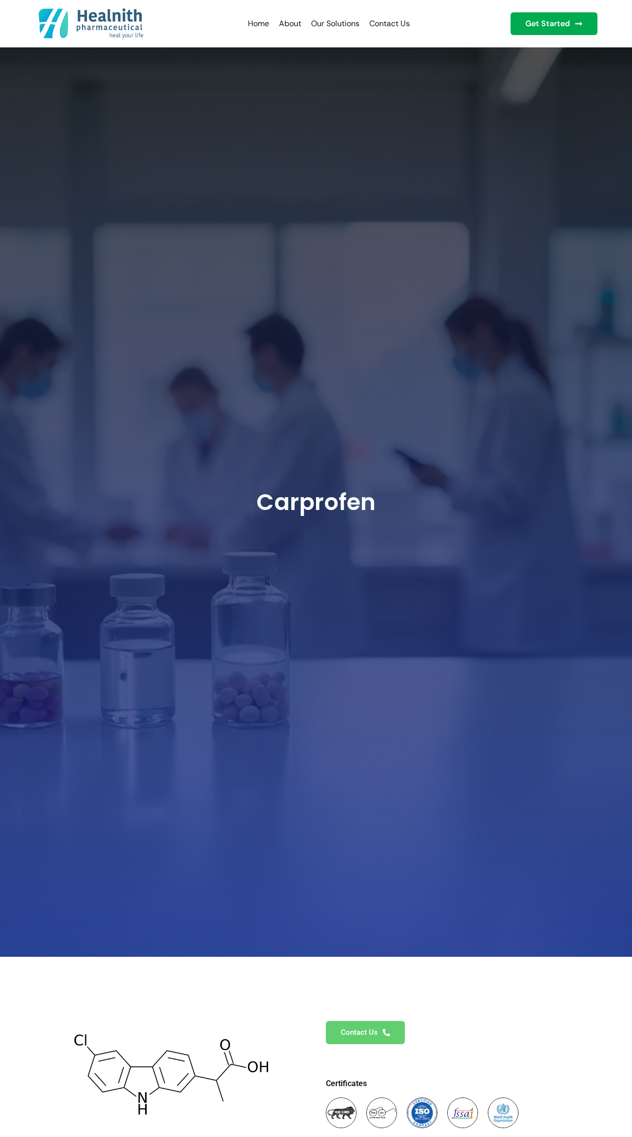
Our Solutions (335, 23)
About (290, 23)
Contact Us (389, 23)
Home (258, 23)
